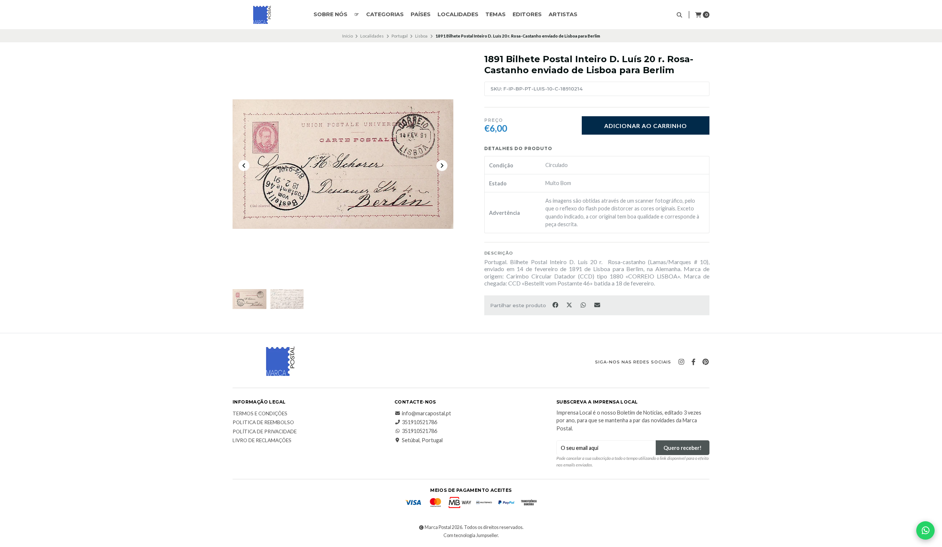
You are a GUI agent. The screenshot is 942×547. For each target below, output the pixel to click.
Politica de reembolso (263, 422)
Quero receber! (682, 448)
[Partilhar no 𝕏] (570, 304)
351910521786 (419, 422)
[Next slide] (441, 165)
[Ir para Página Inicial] (262, 15)
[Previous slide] (243, 165)
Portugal (400, 35)
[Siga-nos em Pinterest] (705, 362)
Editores (527, 14)
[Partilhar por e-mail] (597, 304)
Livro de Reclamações (262, 440)
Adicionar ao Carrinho (645, 125)
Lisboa (421, 35)
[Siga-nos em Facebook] (693, 362)
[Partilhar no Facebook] (556, 304)
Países (421, 14)
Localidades (458, 14)
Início (347, 35)
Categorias (385, 14)
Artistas (563, 14)
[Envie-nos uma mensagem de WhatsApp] (925, 530)
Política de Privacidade (265, 431)
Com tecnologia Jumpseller (470, 535)
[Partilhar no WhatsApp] (584, 304)
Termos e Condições (260, 413)
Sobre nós (330, 14)
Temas (495, 14)
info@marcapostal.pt (426, 413)
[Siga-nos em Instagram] (681, 362)
